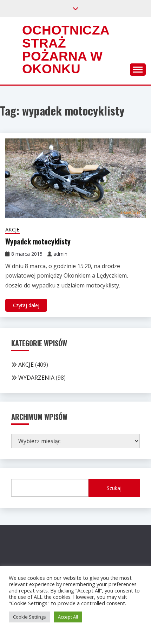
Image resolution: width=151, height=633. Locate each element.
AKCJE (12, 229)
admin (60, 253)
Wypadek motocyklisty (38, 241)
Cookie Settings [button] (29, 617)
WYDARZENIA (36, 377)
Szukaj (114, 488)
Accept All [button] (68, 617)
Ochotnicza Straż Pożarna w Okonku (65, 49)
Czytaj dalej (26, 305)
